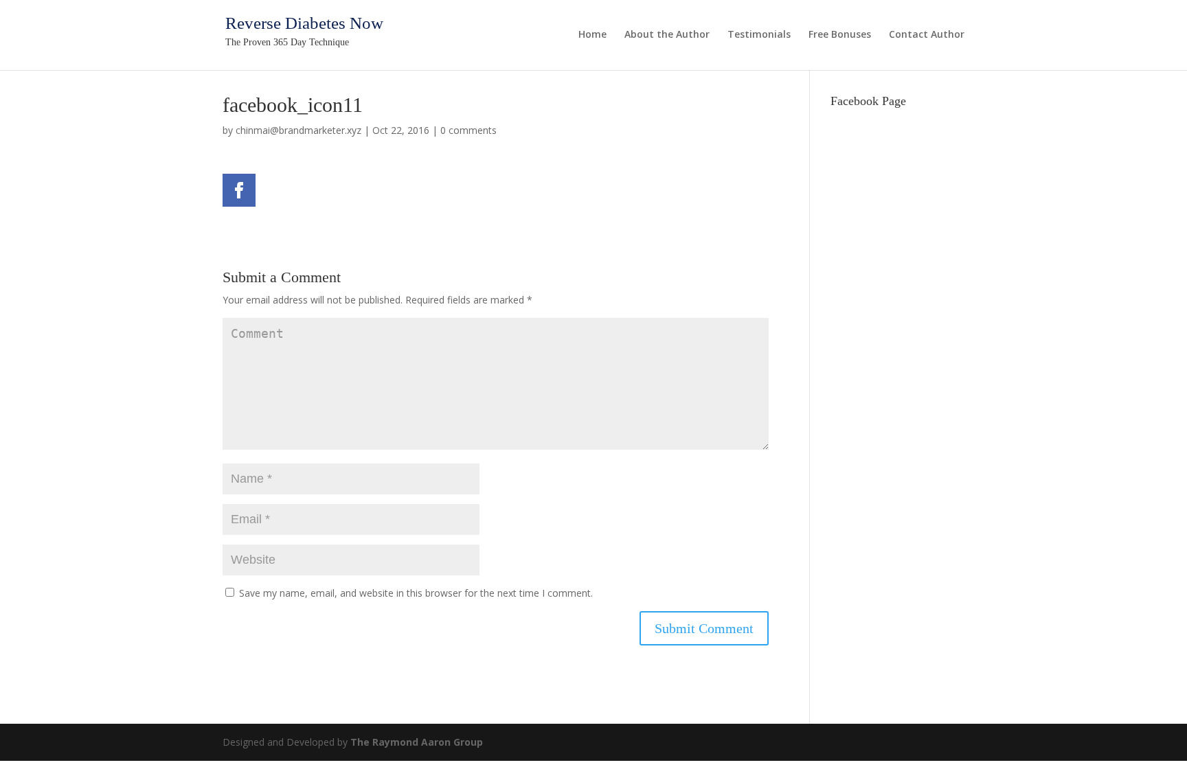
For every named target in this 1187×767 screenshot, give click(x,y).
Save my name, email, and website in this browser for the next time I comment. (416, 592)
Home (592, 35)
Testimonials (759, 35)
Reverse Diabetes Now (304, 23)
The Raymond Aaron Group (416, 741)
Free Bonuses (840, 35)
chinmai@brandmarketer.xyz (298, 130)
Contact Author (926, 35)
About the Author (667, 35)
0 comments (468, 130)
